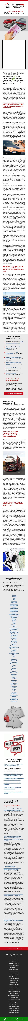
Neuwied (14, 677)
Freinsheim (14, 633)
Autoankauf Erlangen (14, 976)
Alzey (14, 599)
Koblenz (14, 654)
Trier (14, 690)
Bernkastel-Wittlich (14, 614)
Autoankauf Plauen (14, 997)
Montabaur (14, 669)
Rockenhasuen (14, 683)
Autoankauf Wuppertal (14, 1012)
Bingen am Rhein (14, 616)
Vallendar (14, 692)
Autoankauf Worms (14, 1010)
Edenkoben (14, 629)
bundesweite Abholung (12, 367)
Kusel (14, 657)
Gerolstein (14, 636)
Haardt (14, 639)
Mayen (14, 666)
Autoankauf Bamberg (14, 963)
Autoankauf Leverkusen (14, 989)
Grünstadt (14, 638)
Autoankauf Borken (14, 969)
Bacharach (14, 602)
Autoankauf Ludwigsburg (14, 991)
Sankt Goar (14, 684)
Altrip (14, 598)
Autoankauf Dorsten (14, 971)
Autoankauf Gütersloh (14, 978)
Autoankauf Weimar (14, 1006)
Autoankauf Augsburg (14, 961)
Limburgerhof (14, 662)
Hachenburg (14, 641)
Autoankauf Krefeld (14, 986)
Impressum (12, 948)
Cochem (14, 621)
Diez (14, 626)
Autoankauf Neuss (14, 993)
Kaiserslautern (14, 648)
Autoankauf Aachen (14, 959)
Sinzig (14, 687)
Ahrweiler (14, 596)
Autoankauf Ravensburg (14, 999)
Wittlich (14, 696)
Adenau (14, 595)
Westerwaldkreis (14, 695)
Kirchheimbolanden (14, 653)
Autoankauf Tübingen (14, 1004)
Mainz (14, 665)
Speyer (14, 689)
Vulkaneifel (14, 693)
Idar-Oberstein (14, 645)
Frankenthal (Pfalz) (14, 632)
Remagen (14, 681)
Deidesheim (14, 624)
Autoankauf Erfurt (14, 974)
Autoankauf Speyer (14, 1002)
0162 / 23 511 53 (16, 13)
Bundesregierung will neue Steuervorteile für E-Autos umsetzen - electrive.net (13, 920)
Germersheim (14, 635)
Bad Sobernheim (14, 611)
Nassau (14, 675)
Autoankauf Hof (14, 980)
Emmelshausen (14, 630)
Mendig (14, 668)
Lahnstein (14, 659)
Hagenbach (14, 642)
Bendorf (14, 613)
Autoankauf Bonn (14, 967)
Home (7, 948)
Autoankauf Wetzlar (14, 1008)
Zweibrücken (14, 701)
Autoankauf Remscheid (14, 1001)
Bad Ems (14, 607)
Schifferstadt (14, 686)
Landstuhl (14, 660)
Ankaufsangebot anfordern (14, 393)
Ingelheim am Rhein (14, 647)
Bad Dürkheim (14, 605)
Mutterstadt (14, 674)
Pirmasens (14, 680)
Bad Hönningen (14, 608)
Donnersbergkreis (14, 627)
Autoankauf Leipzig (14, 988)
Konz (14, 656)
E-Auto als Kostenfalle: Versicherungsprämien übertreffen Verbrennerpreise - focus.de (12, 868)
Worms (14, 698)
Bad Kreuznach (14, 610)
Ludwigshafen (14, 663)
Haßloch (14, 644)
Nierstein (14, 678)
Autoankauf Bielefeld (14, 965)
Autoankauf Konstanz (14, 984)
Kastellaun (14, 651)
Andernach (14, 601)
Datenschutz (19, 948)
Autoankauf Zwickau (14, 1014)
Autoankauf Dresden (14, 973)
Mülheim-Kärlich (14, 672)
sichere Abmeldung (11, 373)
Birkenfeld (14, 617)
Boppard (14, 620)
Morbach (14, 671)
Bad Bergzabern (14, 604)
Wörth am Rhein (14, 699)
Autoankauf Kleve (14, 982)
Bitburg (14, 619)
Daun (14, 623)
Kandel (14, 650)
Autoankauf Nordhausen (14, 995)
